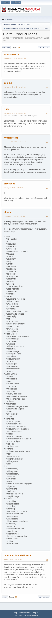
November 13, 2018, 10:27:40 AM (15, 142)
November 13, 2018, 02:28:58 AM (15, 113)
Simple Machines (32, 615)
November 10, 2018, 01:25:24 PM (15, 59)
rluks (6, 108)
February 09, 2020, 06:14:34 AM (14, 216)
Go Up (4, 597)
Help (15, 613)
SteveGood (9, 183)
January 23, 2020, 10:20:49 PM (14, 188)
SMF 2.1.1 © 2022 (20, 615)
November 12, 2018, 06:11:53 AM (15, 87)
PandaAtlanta (11, 54)
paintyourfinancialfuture (17, 555)
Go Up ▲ (35, 613)
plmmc (7, 212)
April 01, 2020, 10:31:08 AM (13, 559)
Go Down (6, 47)
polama (8, 82)
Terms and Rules (24, 613)
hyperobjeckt (11, 137)
